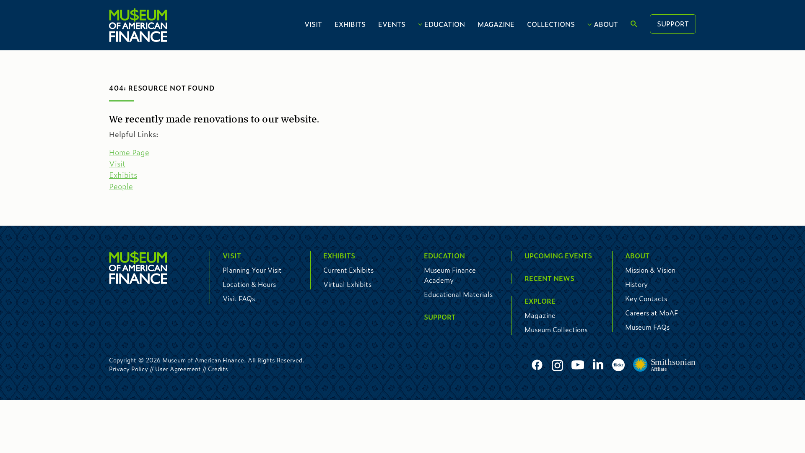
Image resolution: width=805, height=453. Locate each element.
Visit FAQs (239, 298)
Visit (313, 24)
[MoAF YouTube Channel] (577, 365)
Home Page (129, 152)
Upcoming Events (558, 255)
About (606, 24)
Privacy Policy (128, 368)
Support (673, 24)
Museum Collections (556, 329)
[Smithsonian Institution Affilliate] (664, 364)
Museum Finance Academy (450, 275)
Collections (551, 24)
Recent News (549, 278)
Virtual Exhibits (347, 284)
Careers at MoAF (651, 313)
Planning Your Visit (252, 270)
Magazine (496, 24)
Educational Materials (458, 294)
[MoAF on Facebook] (537, 365)
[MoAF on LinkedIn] (598, 363)
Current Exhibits (348, 270)
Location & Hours (249, 284)
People (121, 186)
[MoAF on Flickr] (618, 365)
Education (444, 24)
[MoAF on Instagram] (557, 365)
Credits (218, 368)
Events (391, 24)
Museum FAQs (647, 327)
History (636, 284)
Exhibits (350, 24)
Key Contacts (646, 298)
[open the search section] (634, 24)
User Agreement (178, 368)
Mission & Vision (650, 270)
